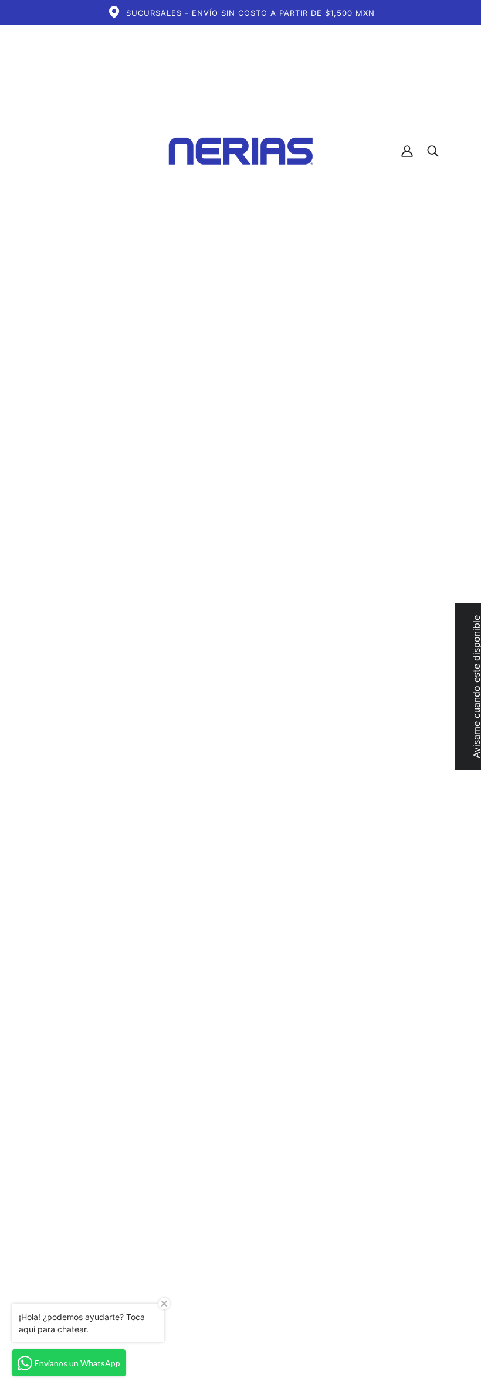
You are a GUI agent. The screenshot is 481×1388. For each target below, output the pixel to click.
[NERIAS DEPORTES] (241, 151)
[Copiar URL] (403, 1053)
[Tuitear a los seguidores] (347, 1053)
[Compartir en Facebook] (328, 1053)
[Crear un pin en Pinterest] (366, 1053)
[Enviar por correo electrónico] (384, 1053)
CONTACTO (205, 1211)
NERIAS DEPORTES (222, 1197)
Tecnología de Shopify (87, 1346)
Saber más (441, 436)
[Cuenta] (407, 151)
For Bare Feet (356, 339)
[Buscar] (433, 151)
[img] (325, 1282)
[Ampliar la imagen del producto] (152, 328)
